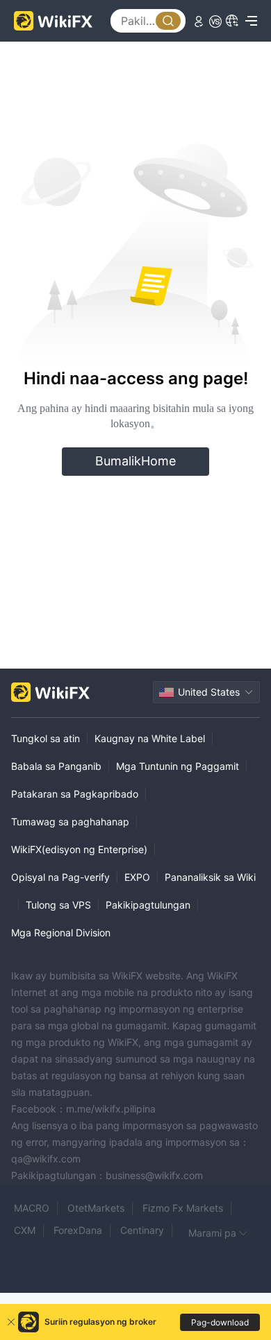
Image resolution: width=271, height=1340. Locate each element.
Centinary (142, 1230)
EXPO (137, 877)
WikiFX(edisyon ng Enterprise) (79, 849)
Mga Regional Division (60, 932)
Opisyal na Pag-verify (60, 877)
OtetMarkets (95, 1208)
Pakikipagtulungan (148, 905)
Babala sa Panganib (56, 766)
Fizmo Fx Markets (182, 1208)
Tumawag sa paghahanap (70, 821)
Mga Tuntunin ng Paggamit (177, 766)
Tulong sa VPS (58, 905)
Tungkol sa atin (45, 738)
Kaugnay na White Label (150, 738)
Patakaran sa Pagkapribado (74, 794)
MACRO (31, 1208)
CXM (24, 1230)
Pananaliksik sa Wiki (210, 877)
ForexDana (78, 1230)
